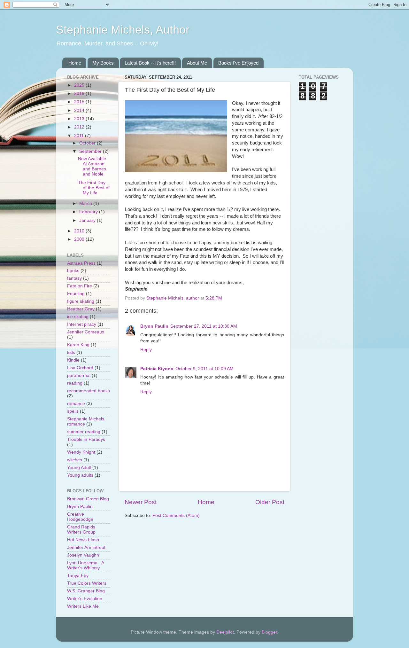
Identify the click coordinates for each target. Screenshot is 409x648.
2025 (80, 85)
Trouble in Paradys (86, 439)
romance (76, 403)
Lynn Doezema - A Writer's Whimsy (85, 565)
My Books (103, 63)
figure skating (80, 301)
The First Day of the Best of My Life (94, 187)
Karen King (78, 344)
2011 (79, 135)
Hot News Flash (83, 539)
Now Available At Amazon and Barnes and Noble (92, 166)
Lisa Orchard (80, 367)
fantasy (74, 278)
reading (74, 383)
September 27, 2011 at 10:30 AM (203, 326)
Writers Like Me (83, 606)
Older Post (269, 502)
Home (74, 63)
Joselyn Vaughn (83, 555)
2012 (80, 127)
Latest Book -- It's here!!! (150, 63)
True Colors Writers (86, 583)
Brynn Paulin (154, 326)
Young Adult (79, 467)
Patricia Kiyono (157, 368)
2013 (80, 118)
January (88, 220)
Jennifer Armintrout (86, 547)
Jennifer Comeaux (85, 332)
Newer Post (141, 502)
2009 (80, 239)
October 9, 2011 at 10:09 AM (204, 368)
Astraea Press (81, 263)
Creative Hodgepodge (80, 517)
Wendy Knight (81, 452)
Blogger (269, 632)
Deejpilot (225, 632)
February (89, 211)
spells (73, 411)
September (91, 151)
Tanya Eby (78, 575)
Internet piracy (81, 324)
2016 (80, 93)
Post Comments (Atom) (176, 515)
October (88, 143)
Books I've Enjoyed (238, 63)
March (86, 203)
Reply (146, 349)
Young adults (80, 475)
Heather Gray (81, 309)
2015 (80, 101)
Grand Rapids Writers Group (81, 530)
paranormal (78, 375)
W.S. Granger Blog (86, 591)
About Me (197, 63)
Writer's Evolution (84, 598)
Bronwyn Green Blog (88, 498)
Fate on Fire (79, 286)
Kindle (73, 360)
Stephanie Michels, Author (122, 29)
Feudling (76, 293)
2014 (80, 110)
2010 (80, 231)
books (73, 270)
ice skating (78, 316)
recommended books (88, 390)
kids (71, 352)
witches (74, 459)
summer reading (83, 431)
